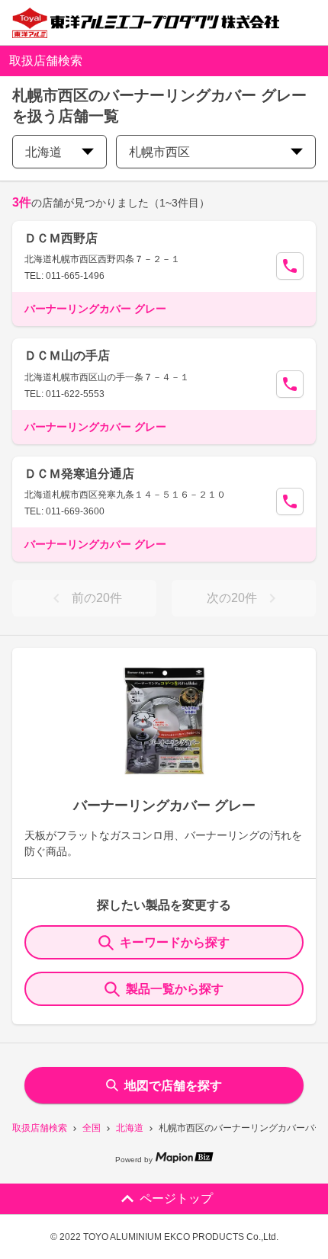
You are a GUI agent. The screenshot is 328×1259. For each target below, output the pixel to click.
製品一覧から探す (174, 988)
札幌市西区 (159, 152)
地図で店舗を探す (173, 1085)
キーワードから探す (175, 942)
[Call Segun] (290, 266)
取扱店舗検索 (39, 1128)
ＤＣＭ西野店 (61, 238)
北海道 (129, 1128)
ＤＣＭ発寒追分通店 (79, 473)
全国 (91, 1128)
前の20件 (97, 597)
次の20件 (232, 597)
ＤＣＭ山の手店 (67, 355)
